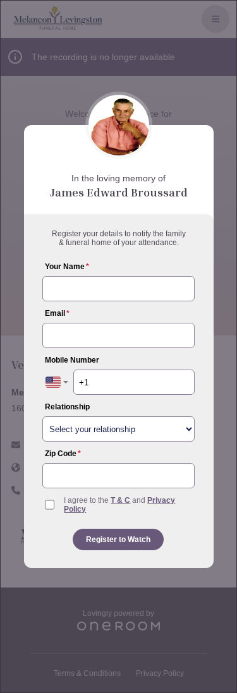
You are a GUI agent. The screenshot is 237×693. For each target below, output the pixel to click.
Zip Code (63, 453)
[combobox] (56, 382)
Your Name (67, 266)
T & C (120, 500)
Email (57, 313)
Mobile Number (72, 360)
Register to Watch (118, 539)
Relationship (67, 406)
